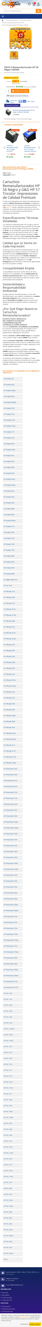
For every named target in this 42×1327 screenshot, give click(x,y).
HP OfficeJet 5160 (9, 656)
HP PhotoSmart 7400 (10, 851)
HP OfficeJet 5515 (9, 692)
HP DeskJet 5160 (9, 438)
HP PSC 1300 (8, 1058)
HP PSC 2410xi (8, 1236)
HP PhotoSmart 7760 (10, 928)
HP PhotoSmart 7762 (10, 946)
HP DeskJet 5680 (9, 509)
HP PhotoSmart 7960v (11, 970)
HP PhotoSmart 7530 (10, 881)
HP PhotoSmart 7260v (11, 822)
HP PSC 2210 (8, 1194)
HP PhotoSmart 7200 (10, 804)
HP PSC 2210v (8, 1200)
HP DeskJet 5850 (9, 515)
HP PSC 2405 (8, 1218)
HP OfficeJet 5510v (10, 680)
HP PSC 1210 (8, 1023)
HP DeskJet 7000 (9, 532)
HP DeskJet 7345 (9, 538)
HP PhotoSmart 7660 (10, 899)
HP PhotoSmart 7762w (11, 952)
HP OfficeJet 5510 (9, 674)
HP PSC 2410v (8, 1230)
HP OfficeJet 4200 (9, 621)
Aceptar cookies (35, 1324)
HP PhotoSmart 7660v (11, 905)
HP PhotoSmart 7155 (10, 798)
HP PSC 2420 (8, 1241)
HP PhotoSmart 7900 (10, 958)
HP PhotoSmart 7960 (10, 964)
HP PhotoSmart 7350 (10, 846)
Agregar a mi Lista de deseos (18, 96)
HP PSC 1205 (8, 1011)
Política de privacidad (8, 1309)
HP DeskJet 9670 (9, 568)
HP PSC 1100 (8, 993)
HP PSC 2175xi (8, 1176)
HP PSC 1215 (8, 1046)
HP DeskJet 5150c (9, 420)
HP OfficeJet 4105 (9, 597)
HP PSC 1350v (8, 1111)
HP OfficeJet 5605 (9, 710)
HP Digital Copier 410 (10, 580)
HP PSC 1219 (8, 1052)
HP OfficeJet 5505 (9, 668)
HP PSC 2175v (8, 1171)
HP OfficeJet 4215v (10, 633)
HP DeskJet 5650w (9, 485)
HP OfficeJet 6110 (9, 745)
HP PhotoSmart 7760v (11, 934)
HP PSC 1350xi (8, 1117)
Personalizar (24, 1324)
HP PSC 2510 (8, 1247)
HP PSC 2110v (8, 1147)
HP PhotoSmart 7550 (10, 887)
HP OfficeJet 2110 (9, 591)
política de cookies (24, 1317)
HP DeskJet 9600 (9, 556)
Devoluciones (6, 1306)
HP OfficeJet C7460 (10, 763)
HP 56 (6, 1259)
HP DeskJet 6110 (9, 526)
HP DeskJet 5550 (9, 444)
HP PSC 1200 (8, 1005)
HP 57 (10, 207)
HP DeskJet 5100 (9, 408)
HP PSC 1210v (8, 1035)
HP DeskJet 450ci (9, 396)
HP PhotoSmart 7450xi (11, 869)
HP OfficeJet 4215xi (10, 639)
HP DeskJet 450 (9, 379)
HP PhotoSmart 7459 (10, 875)
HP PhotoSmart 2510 (10, 781)
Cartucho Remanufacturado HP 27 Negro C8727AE (12, 148)
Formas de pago (7, 1297)
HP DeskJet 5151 (9, 432)
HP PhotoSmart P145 (10, 981)
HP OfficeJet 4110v (10, 609)
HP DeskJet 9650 (9, 562)
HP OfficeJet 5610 (9, 727)
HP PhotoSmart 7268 (10, 834)
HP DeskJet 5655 (9, 497)
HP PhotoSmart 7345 (10, 840)
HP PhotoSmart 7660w (11, 911)
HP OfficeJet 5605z (10, 715)
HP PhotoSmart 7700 (10, 916)
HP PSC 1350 (8, 1106)
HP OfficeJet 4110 (9, 603)
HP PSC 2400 (8, 1212)
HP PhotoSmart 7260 (10, 816)
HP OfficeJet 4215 (9, 627)
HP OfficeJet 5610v (10, 733)
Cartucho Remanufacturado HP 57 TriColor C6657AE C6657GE (30, 148)
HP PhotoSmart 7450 (10, 857)
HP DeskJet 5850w (9, 520)
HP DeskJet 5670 (9, 503)
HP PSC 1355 (8, 1123)
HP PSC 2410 (8, 1224)
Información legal (7, 1311)
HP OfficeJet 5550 (9, 704)
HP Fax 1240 (8, 585)
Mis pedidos (6, 1295)
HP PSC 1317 (8, 1094)
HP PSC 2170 (8, 1159)
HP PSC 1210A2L (9, 1029)
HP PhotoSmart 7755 (10, 922)
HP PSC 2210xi (8, 1206)
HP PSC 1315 (8, 1076)
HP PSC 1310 (8, 1064)
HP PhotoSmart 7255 (10, 810)
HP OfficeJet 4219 (9, 645)
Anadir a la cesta (21, 91)
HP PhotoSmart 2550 (10, 786)
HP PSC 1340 (8, 1100)
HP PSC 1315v (8, 1082)
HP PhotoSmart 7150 (10, 792)
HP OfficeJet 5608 (9, 721)
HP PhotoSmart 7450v (11, 863)
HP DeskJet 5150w (9, 426)
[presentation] (4, 147)
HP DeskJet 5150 (9, 414)
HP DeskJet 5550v (9, 450)
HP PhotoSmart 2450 (10, 775)
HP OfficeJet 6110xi (10, 757)
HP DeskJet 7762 (9, 550)
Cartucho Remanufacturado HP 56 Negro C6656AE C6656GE (23, 111)
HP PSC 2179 (8, 1182)
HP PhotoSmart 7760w (11, 940)
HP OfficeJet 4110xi (10, 615)
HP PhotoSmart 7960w (11, 976)
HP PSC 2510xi (8, 1253)
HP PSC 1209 (8, 1017)
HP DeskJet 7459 (9, 544)
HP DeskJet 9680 (9, 574)
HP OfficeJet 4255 (9, 650)
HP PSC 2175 (8, 1165)
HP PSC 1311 (8, 1070)
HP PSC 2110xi (8, 1153)
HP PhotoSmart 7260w (11, 828)
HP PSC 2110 (8, 1141)
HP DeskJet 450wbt (10, 402)
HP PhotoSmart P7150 (11, 987)
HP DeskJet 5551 (9, 455)
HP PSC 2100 (8, 1135)
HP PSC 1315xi (8, 1088)
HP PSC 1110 (8, 999)
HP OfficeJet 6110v (10, 751)
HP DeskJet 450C (9, 385)
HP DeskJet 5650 (9, 473)
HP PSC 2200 (8, 1188)
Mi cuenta (5, 1293)
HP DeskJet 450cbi (9, 390)
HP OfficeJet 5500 (9, 662)
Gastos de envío (7, 1300)
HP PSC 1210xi (8, 1041)
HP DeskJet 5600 (9, 467)
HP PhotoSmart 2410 (10, 769)
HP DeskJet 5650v (9, 479)
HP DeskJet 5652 (9, 491)
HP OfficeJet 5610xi (10, 739)
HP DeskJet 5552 (9, 461)
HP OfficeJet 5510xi (10, 686)
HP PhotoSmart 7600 (10, 893)
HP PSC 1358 (8, 1129)
